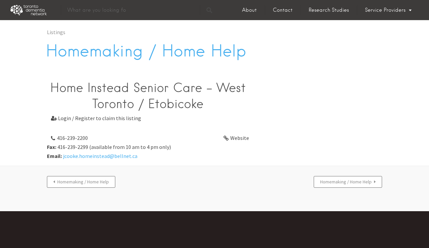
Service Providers (385, 10)
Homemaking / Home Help (83, 182)
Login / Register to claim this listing (96, 118)
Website (239, 138)
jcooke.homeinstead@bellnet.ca (100, 156)
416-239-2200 (72, 138)
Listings (56, 32)
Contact (283, 10)
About (249, 10)
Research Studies (329, 10)
